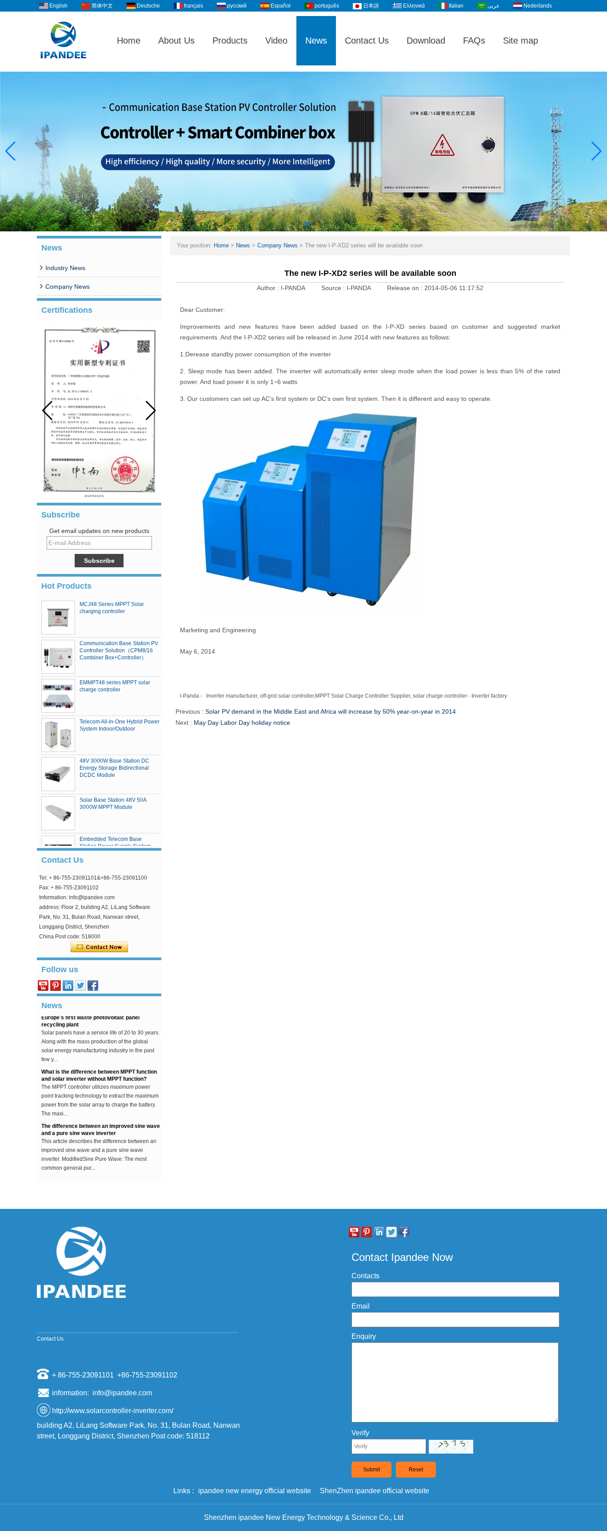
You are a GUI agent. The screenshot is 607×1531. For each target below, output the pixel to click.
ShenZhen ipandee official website (374, 1491)
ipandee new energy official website (254, 1491)
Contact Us (367, 40)
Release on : (405, 287)
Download (426, 40)
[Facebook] (93, 985)
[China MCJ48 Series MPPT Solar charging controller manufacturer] (58, 617)
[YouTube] (43, 985)
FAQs (474, 40)
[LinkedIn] (68, 985)
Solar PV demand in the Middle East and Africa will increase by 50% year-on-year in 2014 (330, 711)
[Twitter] (80, 985)
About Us (176, 40)
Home (128, 40)
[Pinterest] (55, 985)
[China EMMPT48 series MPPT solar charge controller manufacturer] (58, 696)
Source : (334, 287)
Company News (67, 286)
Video (276, 40)
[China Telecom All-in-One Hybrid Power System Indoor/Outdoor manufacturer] (58, 735)
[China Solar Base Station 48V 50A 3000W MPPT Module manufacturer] (58, 813)
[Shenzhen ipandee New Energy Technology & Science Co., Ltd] (63, 68)
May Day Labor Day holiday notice (242, 722)
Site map (520, 40)
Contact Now (99, 947)
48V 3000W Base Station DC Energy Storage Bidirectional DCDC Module (114, 768)
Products (230, 40)
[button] (293, 224)
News (316, 40)
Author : (269, 287)
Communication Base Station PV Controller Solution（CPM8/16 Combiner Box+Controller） (119, 650)
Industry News (65, 267)
